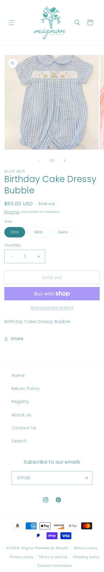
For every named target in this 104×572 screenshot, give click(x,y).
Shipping (11, 212)
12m (17, 233)
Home (18, 375)
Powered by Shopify (52, 548)
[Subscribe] (85, 478)
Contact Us (24, 428)
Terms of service (53, 557)
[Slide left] (39, 160)
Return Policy (26, 388)
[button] (11, 22)
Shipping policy (86, 557)
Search (19, 441)
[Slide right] (64, 160)
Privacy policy (22, 557)
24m (66, 233)
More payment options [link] (52, 307)
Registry (20, 401)
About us (21, 415)
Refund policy (85, 548)
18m (41, 233)
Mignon (28, 548)
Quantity (12, 245)
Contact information (54, 565)
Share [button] (17, 339)
